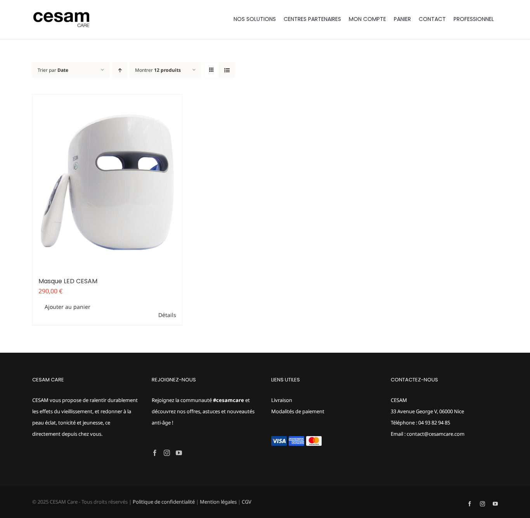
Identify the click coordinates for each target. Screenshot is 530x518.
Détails (167, 315)
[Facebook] (155, 453)
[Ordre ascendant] (119, 70)
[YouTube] (179, 453)
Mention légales (218, 501)
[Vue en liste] (226, 70)
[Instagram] (167, 453)
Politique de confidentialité (164, 501)
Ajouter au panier (67, 306)
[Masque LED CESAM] (107, 182)
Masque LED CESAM (67, 281)
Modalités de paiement (297, 411)
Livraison (281, 400)
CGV (246, 501)
